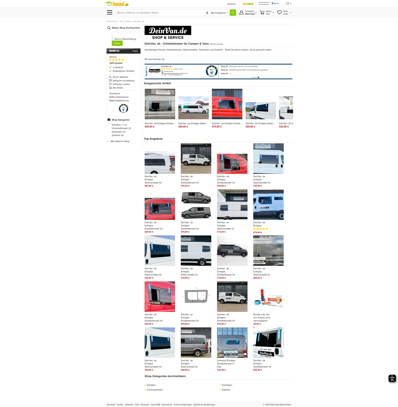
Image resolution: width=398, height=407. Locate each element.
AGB (111, 96)
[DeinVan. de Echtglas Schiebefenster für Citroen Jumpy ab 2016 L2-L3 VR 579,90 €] (233, 251)
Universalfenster (155, 389)
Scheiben (151, 384)
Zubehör (226, 389)
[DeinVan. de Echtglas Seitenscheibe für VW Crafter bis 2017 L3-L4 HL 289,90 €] (161, 159)
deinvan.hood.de (216, 44)
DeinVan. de (138, 21)
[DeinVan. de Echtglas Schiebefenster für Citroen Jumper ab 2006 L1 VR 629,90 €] (269, 343)
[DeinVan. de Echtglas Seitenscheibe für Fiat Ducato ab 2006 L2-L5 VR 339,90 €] (269, 159)
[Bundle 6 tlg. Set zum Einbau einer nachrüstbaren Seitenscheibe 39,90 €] (269, 297)
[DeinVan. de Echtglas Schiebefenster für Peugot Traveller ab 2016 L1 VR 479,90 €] (197, 159)
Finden (117, 43)
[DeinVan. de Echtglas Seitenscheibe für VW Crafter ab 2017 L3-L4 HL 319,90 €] (197, 251)
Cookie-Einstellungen (183, 404)
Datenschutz (122, 96)
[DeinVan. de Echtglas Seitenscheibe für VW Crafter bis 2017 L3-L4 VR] (193, 107)
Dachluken (227, 384)
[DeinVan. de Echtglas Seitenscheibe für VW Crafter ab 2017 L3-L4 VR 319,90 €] (233, 205)
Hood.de (116, 4)
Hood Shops (112, 21)
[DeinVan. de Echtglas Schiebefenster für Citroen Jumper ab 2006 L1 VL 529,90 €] (161, 205)
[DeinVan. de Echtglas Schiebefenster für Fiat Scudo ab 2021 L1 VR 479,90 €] (233, 297)
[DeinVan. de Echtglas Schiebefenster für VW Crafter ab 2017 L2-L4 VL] (160, 104)
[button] (288, 3)
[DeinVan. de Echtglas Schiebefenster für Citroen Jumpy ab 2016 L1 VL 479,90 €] (197, 205)
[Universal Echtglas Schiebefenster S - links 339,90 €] (233, 343)
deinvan (113, 56)
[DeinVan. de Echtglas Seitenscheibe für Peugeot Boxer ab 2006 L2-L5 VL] (260, 110)
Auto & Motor (126, 21)
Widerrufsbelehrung (119, 100)
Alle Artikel (118, 87)
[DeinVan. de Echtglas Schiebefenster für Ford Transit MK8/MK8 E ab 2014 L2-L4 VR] (227, 104)
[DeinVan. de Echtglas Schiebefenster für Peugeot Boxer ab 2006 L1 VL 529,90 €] (233, 159)
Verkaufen (231, 3)
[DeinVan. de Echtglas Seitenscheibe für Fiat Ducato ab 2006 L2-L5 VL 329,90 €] (161, 251)
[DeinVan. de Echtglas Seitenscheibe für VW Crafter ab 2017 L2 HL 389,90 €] (197, 343)
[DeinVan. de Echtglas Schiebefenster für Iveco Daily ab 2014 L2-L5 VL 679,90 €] (269, 205)
